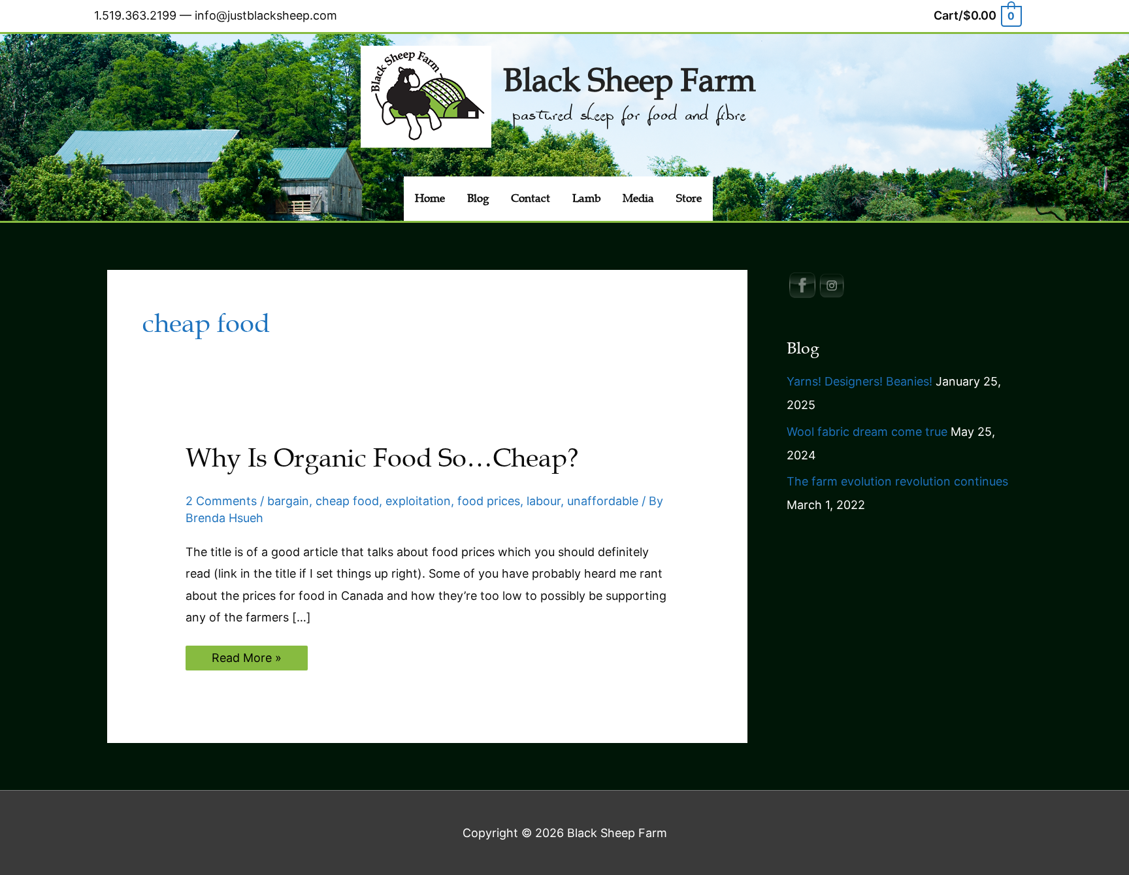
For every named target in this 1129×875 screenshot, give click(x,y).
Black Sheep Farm (629, 80)
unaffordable (602, 501)
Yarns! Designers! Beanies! (859, 381)
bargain (288, 501)
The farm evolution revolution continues (897, 481)
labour (544, 501)
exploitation (418, 501)
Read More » (246, 660)
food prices (488, 501)
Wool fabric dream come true (867, 431)
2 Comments (221, 501)
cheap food (347, 501)
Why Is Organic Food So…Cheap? (382, 458)
